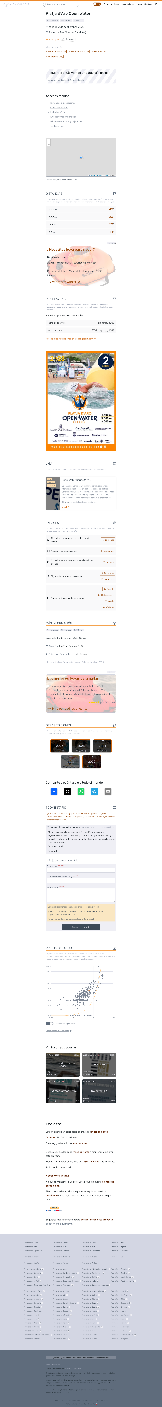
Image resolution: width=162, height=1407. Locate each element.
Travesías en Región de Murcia (123, 1281)
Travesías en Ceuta (32, 1277)
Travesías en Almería (119, 1291)
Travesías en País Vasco (63, 1285)
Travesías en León (31, 1319)
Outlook (110, 606)
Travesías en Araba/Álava (34, 1291)
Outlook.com (107, 595)
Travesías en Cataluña (120, 1273)
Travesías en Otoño (118, 1257)
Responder (53, 851)
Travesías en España (31, 1263)
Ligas (116, 4)
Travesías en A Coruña (62, 1315)
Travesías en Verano (89, 1257)
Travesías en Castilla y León (93, 1273)
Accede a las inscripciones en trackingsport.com (69, 338)
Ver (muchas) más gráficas (57, 1030)
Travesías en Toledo (89, 1335)
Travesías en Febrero (60, 1243)
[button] (81, 157)
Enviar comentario (81, 927)
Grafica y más (57, 126)
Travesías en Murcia (90, 1323)
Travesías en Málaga (32, 1323)
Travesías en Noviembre (91, 1251)
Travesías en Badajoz (90, 1295)
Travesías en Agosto (118, 1247)
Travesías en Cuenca (61, 1307)
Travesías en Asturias (33, 1295)
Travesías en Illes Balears (121, 1295)
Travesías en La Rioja (32, 1281)
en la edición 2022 (89, 827)
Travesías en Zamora (89, 1339)
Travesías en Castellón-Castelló (65, 1303)
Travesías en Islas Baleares (122, 1277)
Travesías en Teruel (60, 1335)
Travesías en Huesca (118, 1311)
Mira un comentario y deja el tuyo (66, 121)
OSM (106, 175)
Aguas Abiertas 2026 (16, 4)
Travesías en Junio (60, 1247)
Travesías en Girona (90, 1307)
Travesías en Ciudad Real (121, 1303)
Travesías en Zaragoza (119, 1339)
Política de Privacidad (73, 1369)
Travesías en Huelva (90, 1311)
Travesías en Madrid (119, 1319)
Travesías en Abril (117, 1243)
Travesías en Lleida (60, 1319)
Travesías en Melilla (90, 1281)
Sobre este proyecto (53, 1364)
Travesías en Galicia (90, 1277)
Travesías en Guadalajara (33, 1311)
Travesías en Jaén (31, 1315)
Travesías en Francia (60, 1263)
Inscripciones (128, 4)
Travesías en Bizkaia (61, 1339)
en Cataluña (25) (54, 56)
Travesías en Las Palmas (121, 1315)
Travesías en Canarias (120, 1269)
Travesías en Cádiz (119, 1299)
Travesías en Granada (120, 1307)
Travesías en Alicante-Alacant (94, 1291)
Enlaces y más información (63, 116)
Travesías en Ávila (60, 1295)
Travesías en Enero (31, 1243)
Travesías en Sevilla (61, 1331)
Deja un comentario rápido (64, 860)
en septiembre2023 (79, 51)
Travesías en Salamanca (120, 1327)
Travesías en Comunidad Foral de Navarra (40, 1285)
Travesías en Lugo (89, 1319)
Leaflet (92, 175)
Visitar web (108, 562)
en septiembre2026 (56, 51)
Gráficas (148, 4)
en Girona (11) (99, 51)
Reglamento (108, 539)
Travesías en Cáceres (90, 1299)
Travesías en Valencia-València (123, 1335)
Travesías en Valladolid (32, 1339)
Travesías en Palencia (61, 1327)
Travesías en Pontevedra (92, 1327)
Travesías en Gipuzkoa (62, 1311)
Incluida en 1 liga (58, 112)
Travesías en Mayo (31, 1247)
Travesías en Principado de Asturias (96, 1269)
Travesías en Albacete (61, 1291)
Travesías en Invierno (31, 1257)
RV (94, 1404)
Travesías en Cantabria (33, 1273)
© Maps (100, 175)
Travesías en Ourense (32, 1327)
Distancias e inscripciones (62, 102)
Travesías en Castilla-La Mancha (65, 1273)
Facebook (109, 573)
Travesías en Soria (88, 1331)
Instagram (109, 579)
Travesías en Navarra (119, 1323)
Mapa (139, 4)
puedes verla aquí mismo (59, 1223)
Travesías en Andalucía (33, 1269)
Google (110, 589)
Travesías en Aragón (60, 1269)
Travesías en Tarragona (120, 1331)
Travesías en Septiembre (33, 1251)
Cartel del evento (59, 107)
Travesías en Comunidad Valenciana (96, 1285)
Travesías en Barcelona (33, 1299)
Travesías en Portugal (90, 1263)
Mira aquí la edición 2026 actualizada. (65, 80)
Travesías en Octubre (61, 1251)
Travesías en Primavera (61, 1257)
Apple (111, 600)
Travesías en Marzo (89, 1243)
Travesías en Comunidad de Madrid (66, 1281)
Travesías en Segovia (32, 1331)
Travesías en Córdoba (33, 1307)
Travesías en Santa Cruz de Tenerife (38, 1335)
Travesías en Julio (88, 1247)
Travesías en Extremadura (63, 1277)
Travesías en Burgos (60, 1299)
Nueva (109, 4)
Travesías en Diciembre (119, 1251)
